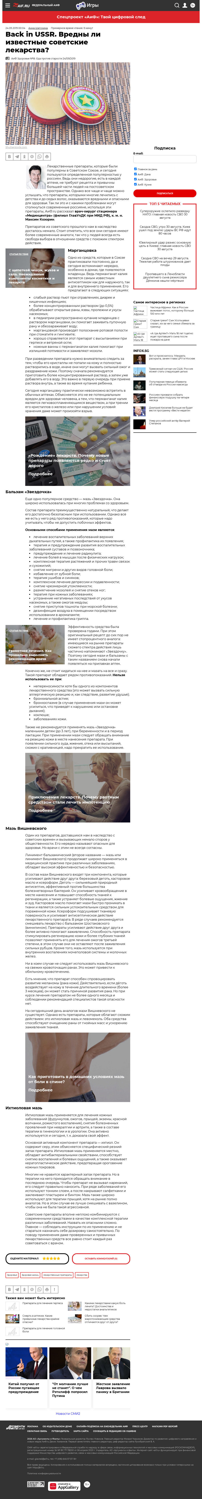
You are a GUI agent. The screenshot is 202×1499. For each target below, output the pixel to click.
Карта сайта (81, 1431)
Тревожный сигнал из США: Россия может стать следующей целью (171, 370)
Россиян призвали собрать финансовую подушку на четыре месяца (169, 397)
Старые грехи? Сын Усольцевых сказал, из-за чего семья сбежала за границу (172, 323)
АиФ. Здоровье (147, 179)
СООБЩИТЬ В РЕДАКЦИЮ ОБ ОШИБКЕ (114, 1431)
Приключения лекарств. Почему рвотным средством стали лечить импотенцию (73, 800)
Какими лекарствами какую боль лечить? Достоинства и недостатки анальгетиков (105, 1306)
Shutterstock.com (16, 147)
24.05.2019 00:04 (15, 28)
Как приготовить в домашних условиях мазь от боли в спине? (76, 1079)
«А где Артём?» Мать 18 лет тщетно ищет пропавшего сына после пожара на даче (171, 336)
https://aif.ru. (38, 1467)
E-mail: (138, 153)
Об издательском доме (57, 1426)
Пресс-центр (140, 1426)
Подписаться (165, 193)
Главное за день (147, 169)
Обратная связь (37, 1431)
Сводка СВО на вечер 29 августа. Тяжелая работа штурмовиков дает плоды (165, 262)
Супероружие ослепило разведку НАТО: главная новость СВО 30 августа (165, 215)
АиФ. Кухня (145, 184)
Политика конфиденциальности (44, 1473)
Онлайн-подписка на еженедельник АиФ (102, 1426)
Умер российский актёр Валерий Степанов (169, 422)
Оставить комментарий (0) (101, 1258)
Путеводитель (60, 1431)
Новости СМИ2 (68, 1414)
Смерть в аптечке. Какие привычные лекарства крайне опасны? (40, 1319)
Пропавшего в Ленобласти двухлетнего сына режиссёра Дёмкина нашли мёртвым (165, 277)
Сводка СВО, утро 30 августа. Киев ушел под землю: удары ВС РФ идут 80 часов (165, 230)
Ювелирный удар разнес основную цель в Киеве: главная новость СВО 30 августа (165, 246)
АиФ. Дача (144, 174)
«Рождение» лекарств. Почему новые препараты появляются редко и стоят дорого (69, 460)
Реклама (32, 1426)
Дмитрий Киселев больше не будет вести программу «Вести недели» (171, 409)
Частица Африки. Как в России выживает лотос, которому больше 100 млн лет (172, 310)
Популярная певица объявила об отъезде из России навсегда (168, 383)
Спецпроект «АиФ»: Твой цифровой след (101, 17)
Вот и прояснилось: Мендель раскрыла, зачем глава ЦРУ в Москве (172, 357)
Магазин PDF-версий (164, 1426)
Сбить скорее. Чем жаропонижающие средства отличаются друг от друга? (102, 1319)
